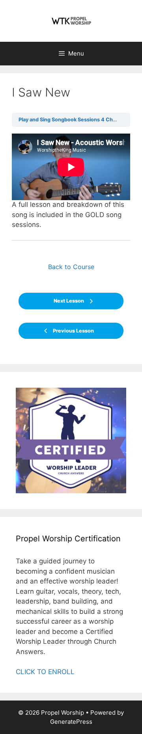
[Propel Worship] (71, 20)
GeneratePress (71, 721)
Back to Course (71, 267)
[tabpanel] (71, 182)
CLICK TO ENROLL (45, 672)
